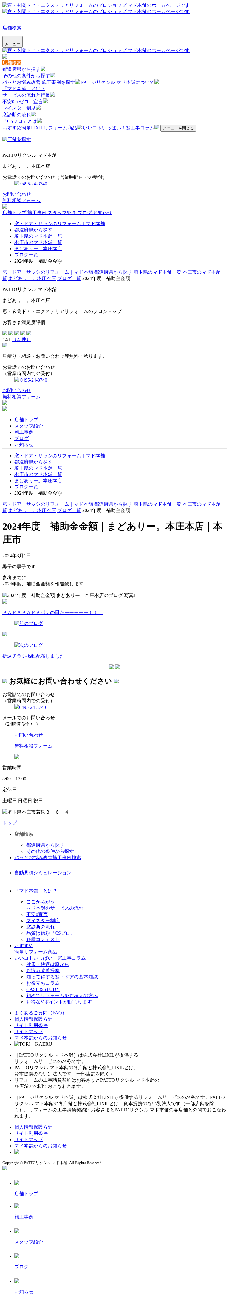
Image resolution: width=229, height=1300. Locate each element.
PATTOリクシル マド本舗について (117, 82)
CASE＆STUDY (43, 989)
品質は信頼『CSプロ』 (50, 933)
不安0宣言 (37, 914)
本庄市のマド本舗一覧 (38, 242)
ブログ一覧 (26, 254)
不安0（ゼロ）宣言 (22, 101)
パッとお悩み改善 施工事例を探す (38, 82)
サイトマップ (28, 1031)
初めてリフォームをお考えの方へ (62, 995)
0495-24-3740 (33, 183)
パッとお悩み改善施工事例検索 (47, 857)
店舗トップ (14, 212)
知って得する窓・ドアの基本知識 (62, 976)
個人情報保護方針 (33, 1019)
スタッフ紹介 (63, 212)
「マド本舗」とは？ (23, 88)
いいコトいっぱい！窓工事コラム (118, 127)
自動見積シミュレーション (43, 872)
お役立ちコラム (43, 983)
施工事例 (37, 212)
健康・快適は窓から (47, 964)
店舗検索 (11, 27)
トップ (9, 823)
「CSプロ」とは (19, 121)
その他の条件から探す (26, 75)
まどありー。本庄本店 (38, 248)
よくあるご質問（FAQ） (40, 1012)
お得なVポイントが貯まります (59, 1001)
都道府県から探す (21, 69)
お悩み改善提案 (43, 970)
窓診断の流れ (16, 114)
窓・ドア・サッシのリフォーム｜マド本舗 (59, 223)
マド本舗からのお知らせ (40, 1037)
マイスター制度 (19, 108)
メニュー (12, 44)
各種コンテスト (43, 939)
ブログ (85, 212)
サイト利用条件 (31, 1025)
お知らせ (102, 212)
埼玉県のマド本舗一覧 (38, 236)
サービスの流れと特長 (26, 95)
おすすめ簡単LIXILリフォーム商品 (39, 127)
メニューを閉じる (178, 128)
